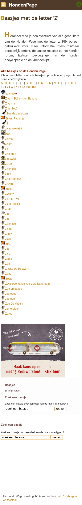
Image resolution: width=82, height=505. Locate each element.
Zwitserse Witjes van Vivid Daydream (27, 283)
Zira (8, 243)
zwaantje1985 (13, 128)
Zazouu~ (10, 184)
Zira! (8, 209)
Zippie (9, 258)
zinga (8, 229)
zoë (7, 248)
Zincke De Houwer (16, 268)
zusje (8, 238)
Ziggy (8, 234)
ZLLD (8, 164)
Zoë (8, 134)
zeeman (10, 298)
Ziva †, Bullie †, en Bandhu (21, 98)
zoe (7, 219)
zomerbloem (12, 308)
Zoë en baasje (14, 288)
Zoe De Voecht (14, 303)
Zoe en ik (10, 154)
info (60, 496)
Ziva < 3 (10, 103)
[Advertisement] (41, 476)
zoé (7, 214)
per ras (31, 87)
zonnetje (11, 93)
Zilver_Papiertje (15, 118)
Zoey (8, 273)
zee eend (10, 293)
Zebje (9, 278)
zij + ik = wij (12, 199)
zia (7, 149)
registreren (14, 390)
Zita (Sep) (11, 108)
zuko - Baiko (12, 204)
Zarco (8, 313)
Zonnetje (10, 169)
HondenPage (23, 4)
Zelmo (9, 139)
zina (7, 253)
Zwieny (9, 194)
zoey (8, 174)
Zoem (8, 144)
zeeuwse (10, 159)
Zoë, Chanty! (13, 179)
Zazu (9, 189)
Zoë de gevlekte (16, 113)
